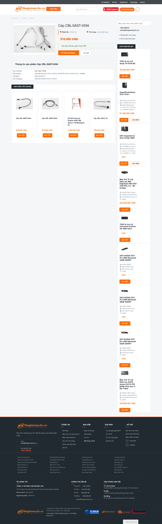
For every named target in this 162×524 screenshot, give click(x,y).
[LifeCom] (138, 512)
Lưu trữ (86, 437)
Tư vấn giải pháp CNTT (113, 431)
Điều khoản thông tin (68, 437)
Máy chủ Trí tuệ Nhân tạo (57, 467)
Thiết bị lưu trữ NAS (88, 465)
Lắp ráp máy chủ (119, 460)
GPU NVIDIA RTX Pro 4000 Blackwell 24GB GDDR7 (128, 258)
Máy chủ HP (21, 460)
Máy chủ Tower (22, 470)
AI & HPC (109, 434)
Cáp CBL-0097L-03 (101, 118)
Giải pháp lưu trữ (55, 472)
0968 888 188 (85, 493)
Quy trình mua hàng (68, 441)
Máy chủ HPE (29, 460)
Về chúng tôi (105, 2)
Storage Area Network (89, 470)
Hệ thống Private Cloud (57, 460)
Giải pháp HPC (22, 472)
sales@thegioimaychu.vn (129, 30)
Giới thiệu (65, 431)
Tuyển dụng (133, 2)
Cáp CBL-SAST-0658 (49, 118)
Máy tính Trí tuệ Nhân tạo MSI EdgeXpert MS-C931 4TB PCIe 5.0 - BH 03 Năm (128, 183)
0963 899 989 (86, 489)
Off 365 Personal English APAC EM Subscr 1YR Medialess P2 (76, 121)
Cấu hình (135, 120)
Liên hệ (142, 2)
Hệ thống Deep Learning (57, 457)
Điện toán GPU (118, 472)
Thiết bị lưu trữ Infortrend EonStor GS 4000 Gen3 (128, 226)
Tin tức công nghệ (111, 437)
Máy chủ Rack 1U (23, 465)
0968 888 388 (86, 496)
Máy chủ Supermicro (24, 457)
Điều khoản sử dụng (132, 437)
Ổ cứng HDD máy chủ (121, 467)
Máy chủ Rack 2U (23, 467)
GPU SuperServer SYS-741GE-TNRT (127, 137)
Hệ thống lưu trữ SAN (88, 462)
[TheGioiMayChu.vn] (32, 426)
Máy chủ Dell (21, 462)
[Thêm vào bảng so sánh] (30, 135)
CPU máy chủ (118, 465)
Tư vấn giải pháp (127, 9)
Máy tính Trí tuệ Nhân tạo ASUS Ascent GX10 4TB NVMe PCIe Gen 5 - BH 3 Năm (128, 384)
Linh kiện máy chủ (119, 457)
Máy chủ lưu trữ (54, 470)
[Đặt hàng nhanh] (138, 9)
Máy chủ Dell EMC (31, 462)
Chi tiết (21, 135)
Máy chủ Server (89, 431)
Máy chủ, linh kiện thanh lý (70, 434)
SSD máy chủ (118, 470)
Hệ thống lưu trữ (87, 457)
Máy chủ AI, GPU (55, 465)
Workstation (88, 434)
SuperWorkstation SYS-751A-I (127, 93)
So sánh (86, 53)
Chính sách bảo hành (127, 38)
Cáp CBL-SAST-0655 (23, 118)
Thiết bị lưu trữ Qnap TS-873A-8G (127, 62)
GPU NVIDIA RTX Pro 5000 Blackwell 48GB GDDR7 (128, 299)
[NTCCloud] (123, 512)
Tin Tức (114, 2)
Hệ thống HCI (54, 462)
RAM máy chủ (118, 462)
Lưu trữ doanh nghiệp (89, 467)
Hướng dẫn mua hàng (128, 35)
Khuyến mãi (123, 2)
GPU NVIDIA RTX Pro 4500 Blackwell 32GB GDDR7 (128, 341)
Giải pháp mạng (87, 472)
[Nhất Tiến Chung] (108, 512)
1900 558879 (124, 28)
